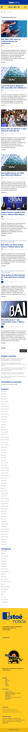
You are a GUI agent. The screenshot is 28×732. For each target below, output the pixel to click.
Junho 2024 (4, 452)
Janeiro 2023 (4, 496)
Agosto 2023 (4, 478)
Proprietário (5, 637)
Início (4, 12)
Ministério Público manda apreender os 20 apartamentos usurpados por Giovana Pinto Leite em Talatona (13, 364)
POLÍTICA (3, 597)
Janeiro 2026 (4, 404)
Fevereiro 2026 (4, 401)
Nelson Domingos (5, 586)
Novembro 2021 (5, 531)
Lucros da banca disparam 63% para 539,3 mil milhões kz (13, 87)
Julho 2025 (3, 419)
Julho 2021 (3, 542)
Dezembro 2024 (5, 437)
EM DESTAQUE (4, 571)
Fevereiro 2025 (4, 432)
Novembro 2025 (5, 409)
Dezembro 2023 (5, 467)
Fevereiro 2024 (4, 462)
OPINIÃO (3, 592)
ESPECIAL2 (4, 576)
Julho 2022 (3, 511)
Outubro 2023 (4, 473)
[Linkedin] (19, 7)
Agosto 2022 (4, 508)
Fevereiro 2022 (4, 524)
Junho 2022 (4, 513)
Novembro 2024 (5, 439)
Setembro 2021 (4, 536)
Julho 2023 (3, 480)
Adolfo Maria (4, 551)
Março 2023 (4, 490)
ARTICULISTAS (4, 556)
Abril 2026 (3, 396)
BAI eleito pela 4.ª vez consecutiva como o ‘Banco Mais (12, 322)
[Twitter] (11, 7)
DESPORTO (4, 561)
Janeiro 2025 (4, 434)
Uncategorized (4, 602)
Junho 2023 (4, 483)
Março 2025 (4, 429)
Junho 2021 (3, 544)
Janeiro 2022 (4, 526)
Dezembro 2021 (5, 529)
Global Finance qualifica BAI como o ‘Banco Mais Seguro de (13, 214)
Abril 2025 (3, 427)
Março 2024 (4, 460)
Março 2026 (4, 398)
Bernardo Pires (7, 249)
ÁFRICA (3, 553)
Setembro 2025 (4, 414)
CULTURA (3, 558)
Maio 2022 (3, 516)
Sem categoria (4, 599)
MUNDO (3, 584)
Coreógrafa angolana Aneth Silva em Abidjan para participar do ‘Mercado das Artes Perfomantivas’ (12, 373)
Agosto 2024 (4, 447)
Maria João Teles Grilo (6, 581)
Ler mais (3, 62)
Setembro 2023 (4, 475)
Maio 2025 (3, 424)
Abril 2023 (3, 488)
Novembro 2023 (5, 470)
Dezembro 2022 (5, 498)
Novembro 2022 (5, 501)
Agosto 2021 (4, 539)
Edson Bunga (4, 569)
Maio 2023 (3, 485)
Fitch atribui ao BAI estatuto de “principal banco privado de (13, 277)
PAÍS (2, 594)
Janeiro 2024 (4, 465)
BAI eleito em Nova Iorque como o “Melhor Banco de (12, 246)
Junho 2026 (4, 393)
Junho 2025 (3, 421)
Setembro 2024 (4, 444)
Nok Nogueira (4, 589)
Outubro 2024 (4, 442)
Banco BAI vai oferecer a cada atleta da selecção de (13, 130)
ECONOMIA (4, 566)
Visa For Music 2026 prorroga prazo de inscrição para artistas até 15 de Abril (13, 377)
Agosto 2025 (4, 416)
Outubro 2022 (4, 503)
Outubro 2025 (4, 411)
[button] (1, 7)
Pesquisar (3, 348)
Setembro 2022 (4, 506)
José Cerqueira (4, 579)
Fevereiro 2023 (4, 493)
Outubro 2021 (4, 534)
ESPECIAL (3, 574)
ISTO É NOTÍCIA (7, 46)
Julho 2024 (3, 450)
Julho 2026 (3, 391)
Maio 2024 (3, 455)
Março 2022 (4, 521)
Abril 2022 (3, 519)
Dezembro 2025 (5, 406)
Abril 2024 (3, 457)
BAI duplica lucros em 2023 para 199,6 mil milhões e (12, 174)
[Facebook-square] (9, 7)
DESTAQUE (4, 563)
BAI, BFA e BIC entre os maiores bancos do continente (11, 41)
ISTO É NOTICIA (7, 281)
